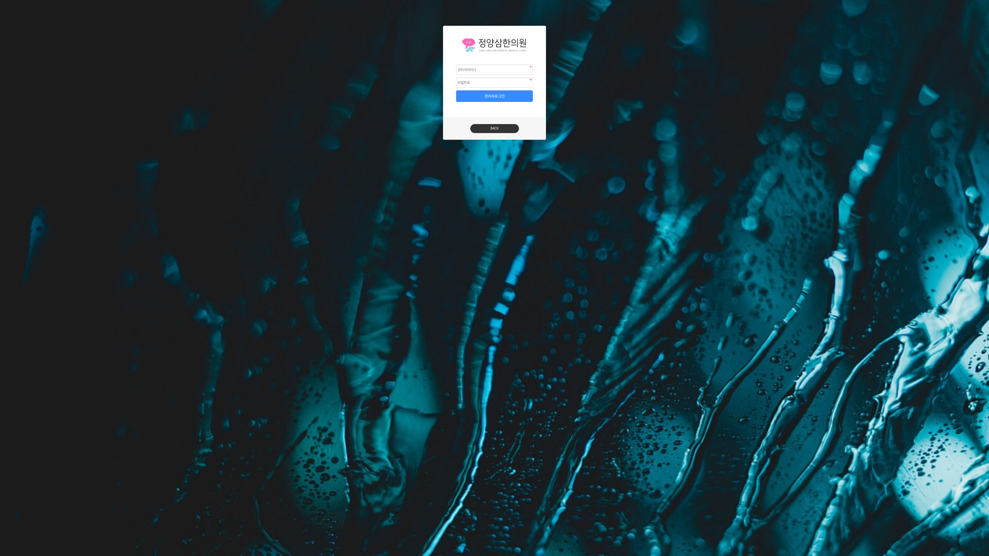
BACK (494, 129)
